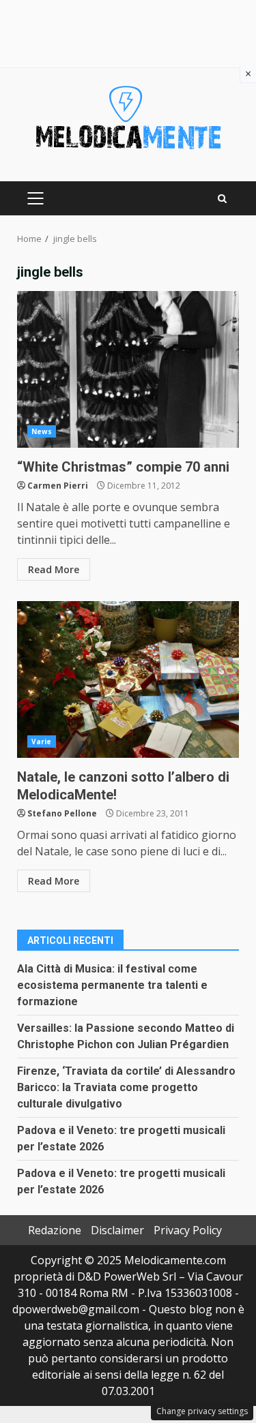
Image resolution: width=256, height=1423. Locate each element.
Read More (53, 569)
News (41, 431)
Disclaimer (117, 1230)
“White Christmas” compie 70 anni (128, 369)
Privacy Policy (188, 1230)
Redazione (54, 1230)
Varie (41, 741)
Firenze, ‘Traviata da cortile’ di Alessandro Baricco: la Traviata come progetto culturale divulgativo (126, 1087)
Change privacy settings (202, 1411)
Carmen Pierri (57, 485)
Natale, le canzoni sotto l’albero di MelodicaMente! (128, 679)
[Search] (222, 198)
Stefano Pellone (62, 813)
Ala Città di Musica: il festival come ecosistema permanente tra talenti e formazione (112, 985)
